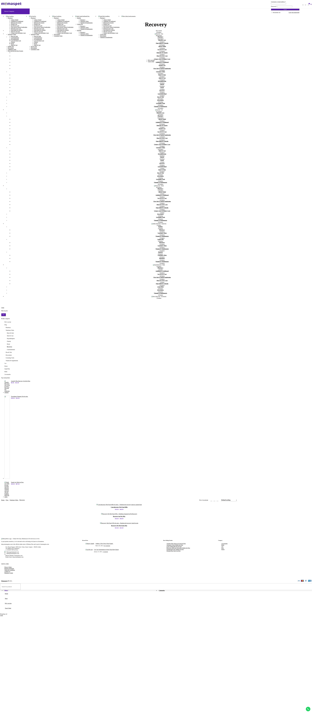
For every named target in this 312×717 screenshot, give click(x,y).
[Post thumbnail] (90, 544)
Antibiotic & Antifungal (17, 21)
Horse (6, 366)
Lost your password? (294, 12)
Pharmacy (10, 18)
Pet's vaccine (7, 322)
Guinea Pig (80, 24)
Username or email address (278, 2)
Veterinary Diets (12, 34)
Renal (12, 43)
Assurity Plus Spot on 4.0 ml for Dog (176, 543)
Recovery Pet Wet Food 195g (119, 525)
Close (2, 307)
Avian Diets (103, 34)
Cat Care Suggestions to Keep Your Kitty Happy (106, 549)
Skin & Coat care (15, 31)
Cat (5, 363)
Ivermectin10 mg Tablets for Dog (175, 549)
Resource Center (8, 573)
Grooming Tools (12, 49)
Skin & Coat (14, 45)
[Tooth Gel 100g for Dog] (7, 490)
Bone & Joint (14, 36)
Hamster (79, 30)
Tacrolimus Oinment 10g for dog (19, 396)
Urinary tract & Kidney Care (18, 33)
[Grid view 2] (211, 500)
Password (274, 6)
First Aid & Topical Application (19, 27)
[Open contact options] (308, 709)
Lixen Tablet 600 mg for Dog (174, 546)
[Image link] (20, 538)
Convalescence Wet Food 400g (119, 507)
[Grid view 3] (214, 500)
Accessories (7, 374)
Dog (5, 324)
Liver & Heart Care (16, 40)
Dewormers (11, 48)
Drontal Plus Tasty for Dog (173, 551)
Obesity (13, 42)
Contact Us (7, 571)
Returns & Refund (9, 568)
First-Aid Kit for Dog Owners (15, 51)
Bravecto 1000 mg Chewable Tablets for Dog (178, 548)
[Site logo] (11, 5)
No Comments (107, 545)
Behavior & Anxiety (16, 22)
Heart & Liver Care (16, 28)
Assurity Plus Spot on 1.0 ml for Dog (20, 381)
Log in (285, 9)
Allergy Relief (14, 20)
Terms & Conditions (9, 570)
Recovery (9, 347)
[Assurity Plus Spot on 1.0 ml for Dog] (7, 386)
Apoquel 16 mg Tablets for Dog (175, 545)
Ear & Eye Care (15, 25)
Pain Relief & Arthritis (16, 30)
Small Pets (7, 369)
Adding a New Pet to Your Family (104, 543)
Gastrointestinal (15, 37)
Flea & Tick (11, 46)
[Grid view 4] (217, 500)
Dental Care (14, 24)
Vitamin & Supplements (86, 22)
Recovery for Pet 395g (119, 516)
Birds (5, 371)
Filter (4, 314)
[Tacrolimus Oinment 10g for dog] (7, 437)
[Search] (302, 4)
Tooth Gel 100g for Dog (17, 482)
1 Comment (105, 551)
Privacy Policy (8, 567)
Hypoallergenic (15, 39)
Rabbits (79, 18)
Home (3, 500)
